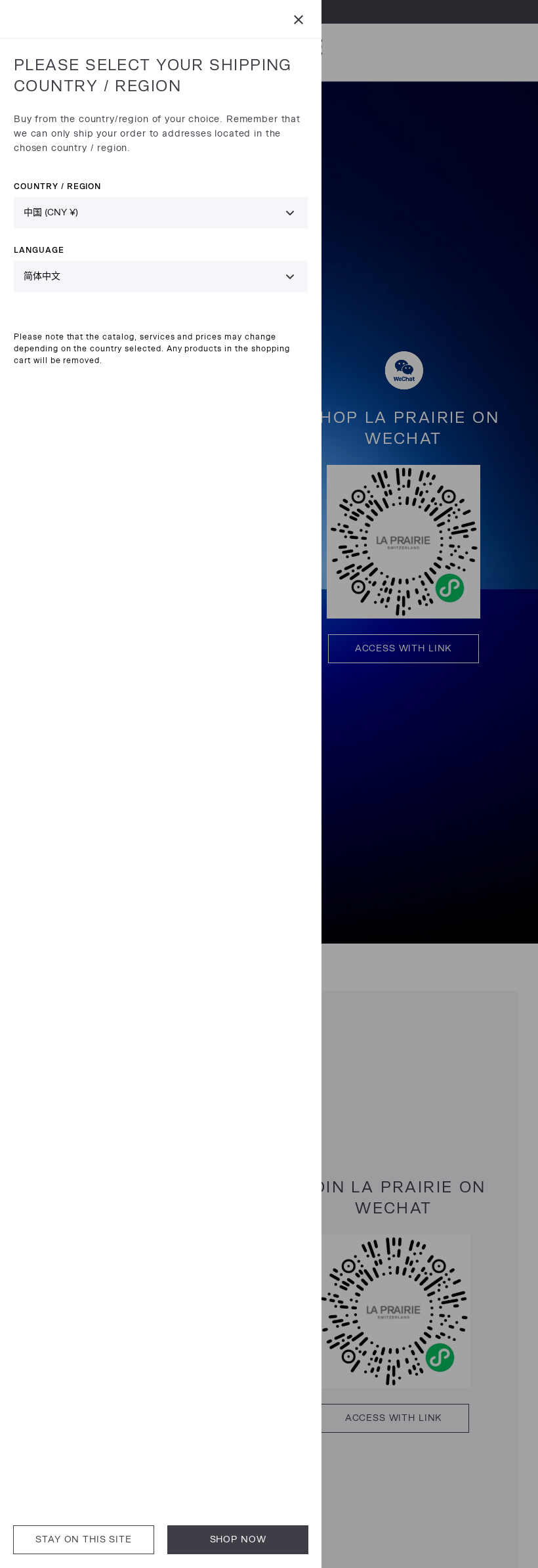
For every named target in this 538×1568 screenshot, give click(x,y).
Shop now (238, 1539)
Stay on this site (83, 1539)
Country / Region (57, 186)
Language (39, 250)
